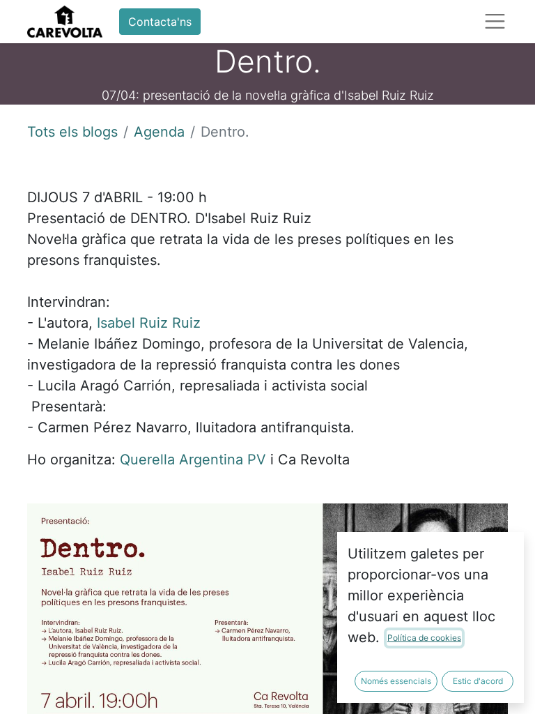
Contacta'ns (160, 22)
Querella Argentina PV (193, 459)
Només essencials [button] (396, 681)
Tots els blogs (72, 131)
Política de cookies (424, 637)
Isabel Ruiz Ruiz (149, 322)
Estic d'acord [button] (478, 681)
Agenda (159, 131)
